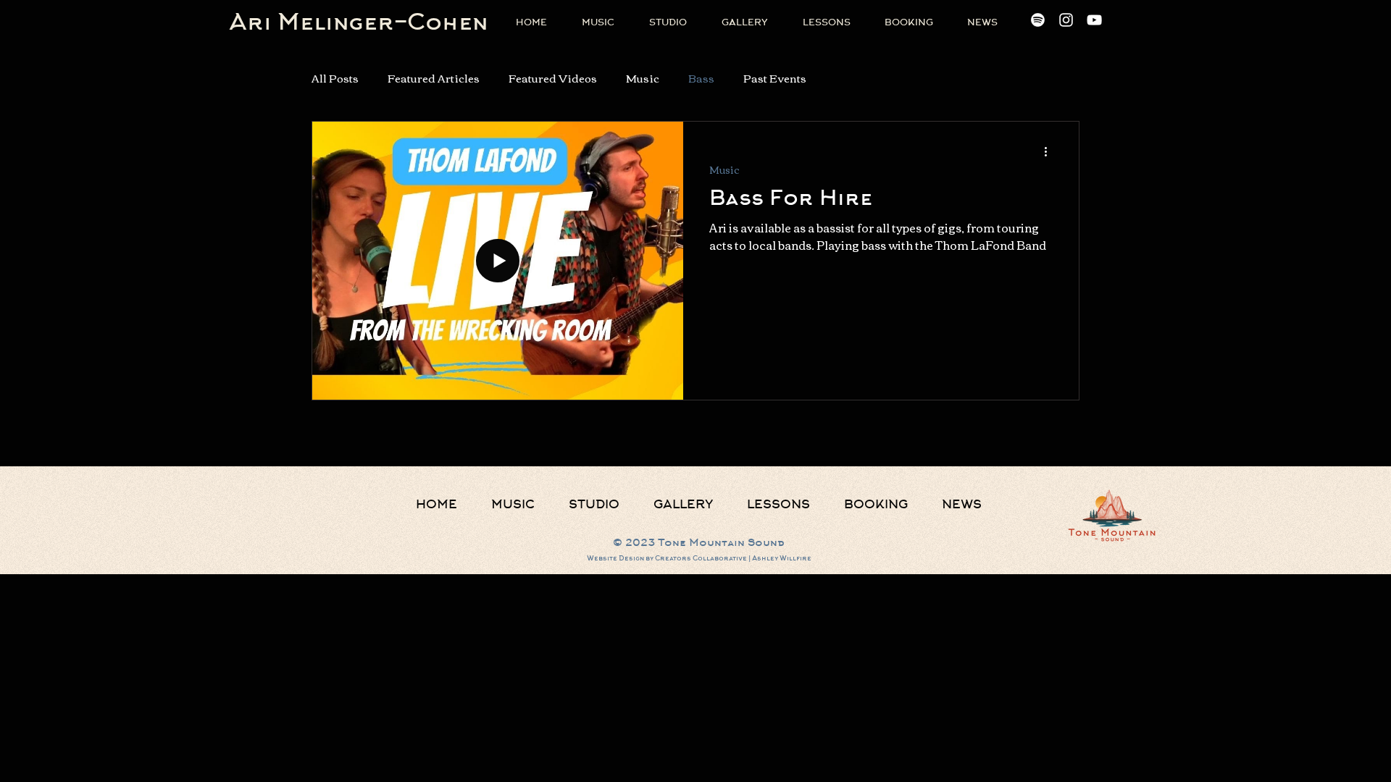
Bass (701, 77)
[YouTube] (1094, 20)
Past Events (774, 77)
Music (642, 77)
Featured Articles (434, 77)
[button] (668, 22)
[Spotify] (1038, 20)
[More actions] (1050, 151)
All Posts (335, 77)
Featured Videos (553, 77)
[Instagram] (1066, 20)
